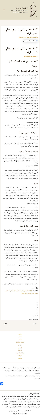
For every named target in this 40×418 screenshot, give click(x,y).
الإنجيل (20, 347)
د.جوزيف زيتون (21, 8)
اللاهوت (20, 350)
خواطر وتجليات (20, 353)
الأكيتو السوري (28, 290)
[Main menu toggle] (4, 10)
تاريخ (20, 334)
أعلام (20, 337)
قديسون (20, 345)
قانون (20, 339)
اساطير (20, 358)
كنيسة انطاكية (20, 342)
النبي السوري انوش (18, 290)
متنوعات (20, 355)
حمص (29, 293)
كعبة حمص (24, 293)
